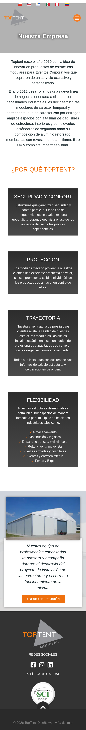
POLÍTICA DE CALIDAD (43, 674)
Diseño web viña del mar (55, 722)
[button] (77, 18)
